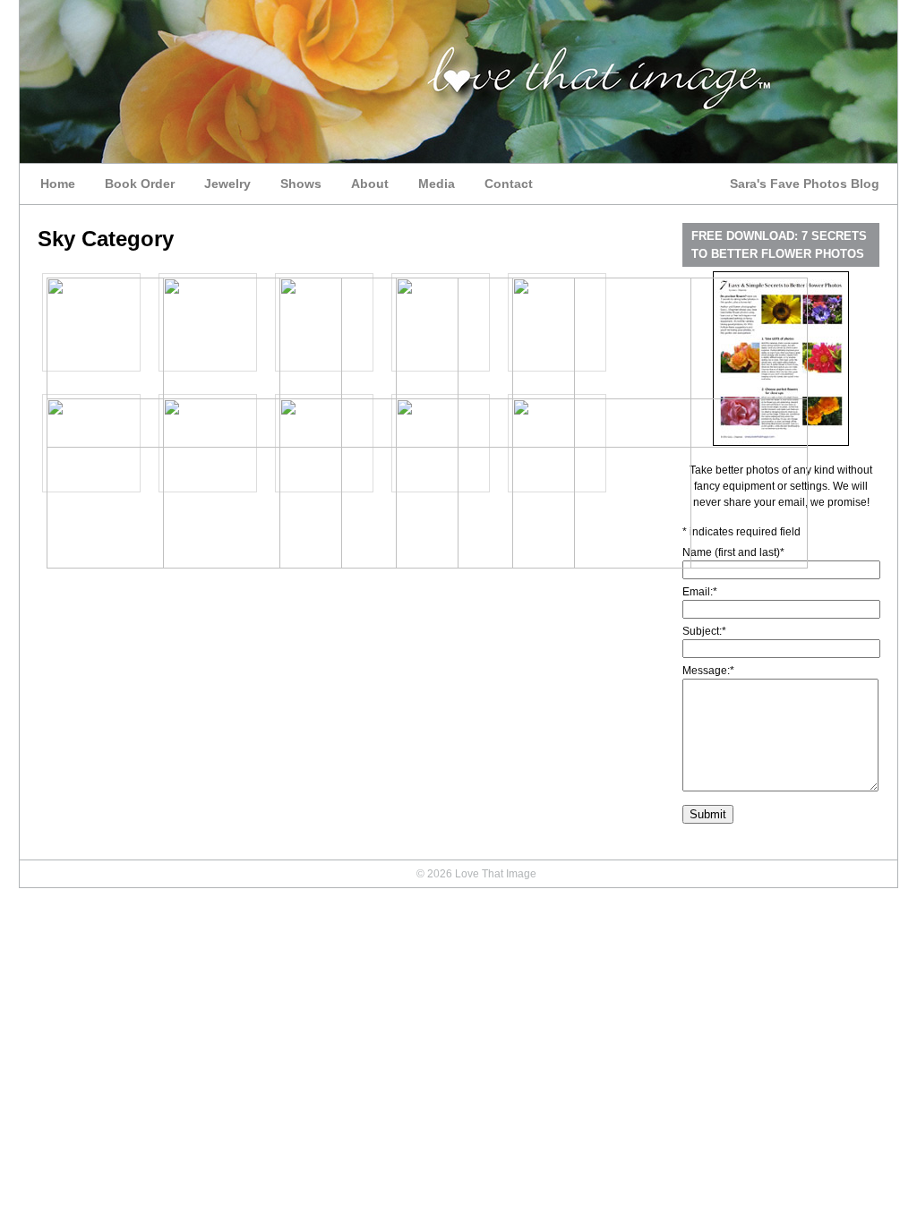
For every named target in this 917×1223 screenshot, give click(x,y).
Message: (708, 670)
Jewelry (227, 183)
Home (57, 183)
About (370, 183)
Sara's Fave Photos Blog (804, 183)
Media (436, 183)
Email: (699, 592)
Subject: (704, 631)
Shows (300, 183)
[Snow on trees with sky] (660, 565)
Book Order (140, 183)
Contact (508, 183)
